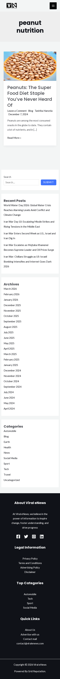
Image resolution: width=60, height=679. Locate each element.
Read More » (14, 137)
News (7, 452)
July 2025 (9, 332)
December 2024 (12, 370)
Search (7, 177)
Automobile (10, 431)
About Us (30, 629)
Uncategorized (12, 480)
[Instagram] (34, 536)
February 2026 (11, 294)
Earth (7, 442)
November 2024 (12, 376)
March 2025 (10, 354)
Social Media (10, 458)
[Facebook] (18, 536)
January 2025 (11, 365)
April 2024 (9, 408)
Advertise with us (30, 634)
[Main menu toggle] (53, 5)
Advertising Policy (30, 567)
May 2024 (9, 403)
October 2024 (11, 381)
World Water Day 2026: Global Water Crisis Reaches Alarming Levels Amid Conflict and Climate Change (27, 210)
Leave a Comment (17, 110)
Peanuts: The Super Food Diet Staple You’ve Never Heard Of (29, 96)
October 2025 (11, 316)
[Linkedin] (42, 536)
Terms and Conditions (30, 563)
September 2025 (12, 321)
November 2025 (12, 310)
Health (7, 447)
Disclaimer (30, 572)
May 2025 (9, 343)
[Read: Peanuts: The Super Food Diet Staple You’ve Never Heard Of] (30, 65)
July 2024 (9, 392)
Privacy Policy (30, 558)
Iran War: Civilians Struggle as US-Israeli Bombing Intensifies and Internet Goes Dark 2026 (28, 261)
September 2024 (12, 386)
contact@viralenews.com (30, 643)
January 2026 (11, 299)
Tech (6, 469)
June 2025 (9, 337)
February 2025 (11, 359)
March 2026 (10, 288)
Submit (48, 182)
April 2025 (9, 348)
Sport (7, 463)
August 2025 (10, 326)
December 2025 (12, 305)
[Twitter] (26, 536)
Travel (7, 474)
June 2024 (9, 397)
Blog (30, 110)
